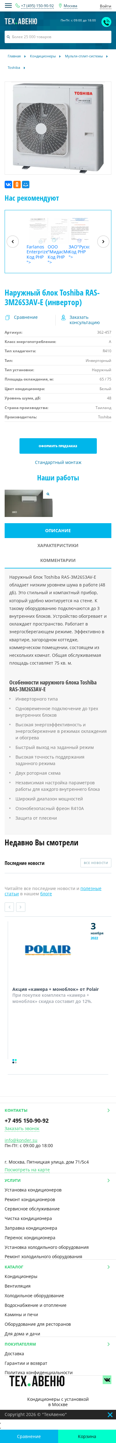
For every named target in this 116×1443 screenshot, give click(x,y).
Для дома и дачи (22, 1334)
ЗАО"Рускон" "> (79, 252)
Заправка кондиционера (31, 1228)
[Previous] (12, 241)
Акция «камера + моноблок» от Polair (55, 989)
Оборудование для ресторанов (38, 1324)
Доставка (14, 1353)
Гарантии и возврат (26, 1363)
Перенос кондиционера (30, 1237)
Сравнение (29, 1436)
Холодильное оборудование (34, 1295)
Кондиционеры (21, 1276)
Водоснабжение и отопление (36, 1305)
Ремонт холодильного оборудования (43, 1256)
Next (20, 907)
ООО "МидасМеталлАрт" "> (58, 254)
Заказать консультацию (85, 320)
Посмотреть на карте (27, 1170)
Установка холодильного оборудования (47, 1247)
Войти (105, 6)
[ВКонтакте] (8, 184)
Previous (9, 907)
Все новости (96, 863)
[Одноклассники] (17, 184)
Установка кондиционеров (33, 1190)
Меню (8, 5)
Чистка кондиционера (28, 1218)
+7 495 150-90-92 (27, 1120)
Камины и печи (21, 1314)
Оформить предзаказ (58, 446)
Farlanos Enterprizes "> (37, 254)
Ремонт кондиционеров (30, 1199)
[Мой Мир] (25, 184)
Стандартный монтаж (58, 462)
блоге (46, 894)
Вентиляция (18, 1286)
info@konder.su (21, 1140)
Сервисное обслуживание (32, 1209)
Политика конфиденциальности (39, 1372)
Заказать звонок (22, 1128)
